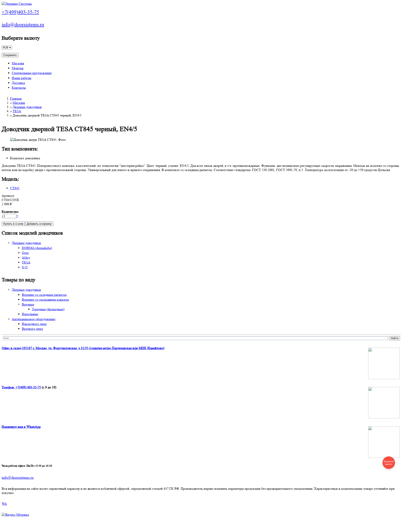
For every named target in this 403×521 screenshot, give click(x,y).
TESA (17, 111)
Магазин (18, 63)
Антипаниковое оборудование (33, 319)
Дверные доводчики (27, 107)
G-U (25, 267)
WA (4, 504)
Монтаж (18, 68)
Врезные (28, 304)
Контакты (19, 88)
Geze (25, 253)
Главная (15, 99)
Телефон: (9, 387)
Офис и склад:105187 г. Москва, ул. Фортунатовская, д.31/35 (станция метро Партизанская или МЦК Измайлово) (83, 348)
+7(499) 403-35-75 (28, 387)
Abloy (26, 258)
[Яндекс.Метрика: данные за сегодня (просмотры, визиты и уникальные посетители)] (15, 515)
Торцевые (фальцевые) (48, 309)
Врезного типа (32, 329)
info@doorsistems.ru (23, 24)
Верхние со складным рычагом (44, 295)
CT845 (15, 188)
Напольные (30, 314)
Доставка (18, 83)
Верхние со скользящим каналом (45, 300)
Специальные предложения (31, 73)
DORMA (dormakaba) (37, 248)
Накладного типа (34, 324)
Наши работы (21, 78)
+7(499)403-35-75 (20, 12)
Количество (10, 212)
